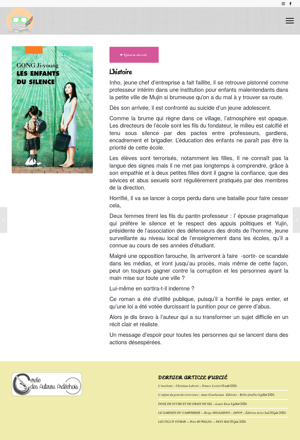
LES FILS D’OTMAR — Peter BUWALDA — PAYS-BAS (193, 421)
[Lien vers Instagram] (283, 3)
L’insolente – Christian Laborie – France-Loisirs (189, 385)
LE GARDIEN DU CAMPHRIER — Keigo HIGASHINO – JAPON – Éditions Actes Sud (213, 412)
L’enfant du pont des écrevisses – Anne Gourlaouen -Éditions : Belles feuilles (208, 394)
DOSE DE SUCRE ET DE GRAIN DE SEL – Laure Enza (194, 403)
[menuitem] (288, 21)
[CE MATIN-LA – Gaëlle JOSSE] (3, 220)
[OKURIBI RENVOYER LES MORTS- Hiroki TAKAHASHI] (296, 220)
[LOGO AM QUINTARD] (20, 21)
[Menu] (288, 21)
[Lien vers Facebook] (290, 3)
